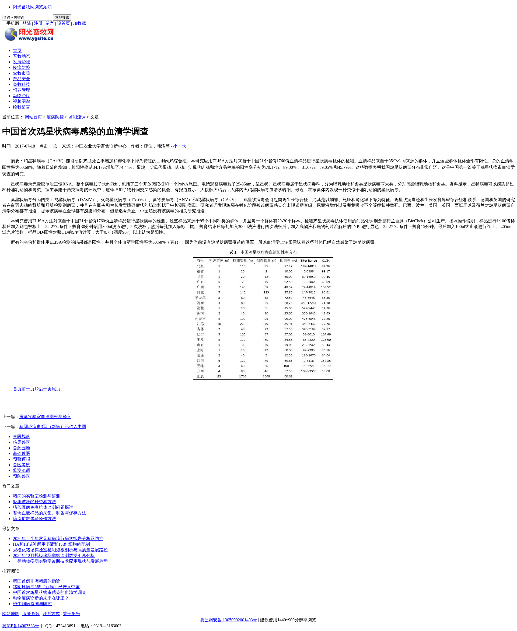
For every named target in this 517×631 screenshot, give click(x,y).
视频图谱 (21, 101)
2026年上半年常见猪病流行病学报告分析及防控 (58, 538)
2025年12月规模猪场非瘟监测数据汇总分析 (54, 555)
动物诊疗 (21, 95)
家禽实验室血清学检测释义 (45, 416)
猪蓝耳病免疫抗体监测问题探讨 (43, 507)
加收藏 (79, 23)
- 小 (174, 146)
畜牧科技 (21, 84)
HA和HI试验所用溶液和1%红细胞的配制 (51, 544)
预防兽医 (21, 476)
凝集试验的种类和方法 (34, 501)
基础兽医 (21, 453)
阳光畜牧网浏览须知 (32, 7)
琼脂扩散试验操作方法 (34, 518)
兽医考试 (21, 464)
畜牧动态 (21, 56)
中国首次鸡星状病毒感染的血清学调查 (49, 592)
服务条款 (31, 613)
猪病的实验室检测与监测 (36, 496)
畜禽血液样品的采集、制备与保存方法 (49, 513)
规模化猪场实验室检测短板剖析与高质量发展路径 (60, 550)
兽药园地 (21, 448)
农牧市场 (21, 73)
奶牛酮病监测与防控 (32, 603)
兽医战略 (21, 436)
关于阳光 (71, 613)
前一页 (28, 389)
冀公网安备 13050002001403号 (228, 620)
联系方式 (51, 613)
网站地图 (10, 613)
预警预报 (21, 459)
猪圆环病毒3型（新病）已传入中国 (52, 426)
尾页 (56, 389)
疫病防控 (21, 67)
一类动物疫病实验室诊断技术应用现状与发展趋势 (60, 561)
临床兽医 (21, 442)
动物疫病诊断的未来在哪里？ (41, 598)
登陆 (26, 23)
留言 (50, 23)
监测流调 (77, 117)
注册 (38, 23)
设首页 (63, 23)
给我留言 (21, 107)
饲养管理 (21, 90)
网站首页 (33, 117)
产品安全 (21, 78)
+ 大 (182, 146)
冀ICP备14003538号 (20, 625)
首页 (17, 50)
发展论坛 (21, 61)
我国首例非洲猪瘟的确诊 (36, 581)
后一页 (45, 389)
